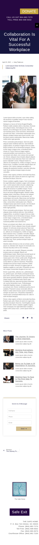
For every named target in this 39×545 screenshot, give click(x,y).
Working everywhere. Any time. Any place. (24, 351)
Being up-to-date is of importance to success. (25, 365)
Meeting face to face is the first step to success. (24, 379)
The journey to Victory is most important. (25, 338)
